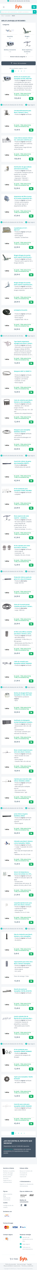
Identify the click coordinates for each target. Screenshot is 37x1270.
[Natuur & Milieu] (31, 1195)
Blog (4, 1196)
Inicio (2, 15)
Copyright (29, 1264)
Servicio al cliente (8, 1168)
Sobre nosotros (7, 1194)
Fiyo (18, 6)
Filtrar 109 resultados (19, 63)
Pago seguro (31, 105)
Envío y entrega (7, 1175)
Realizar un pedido (9, 1171)
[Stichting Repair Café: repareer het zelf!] (23, 1196)
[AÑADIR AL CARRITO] (31, 98)
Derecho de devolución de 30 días (13, 105)
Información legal (21, 1264)
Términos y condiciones (27, 1266)
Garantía (5, 1178)
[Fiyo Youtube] (25, 1205)
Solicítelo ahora (8, 1149)
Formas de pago (8, 1173)
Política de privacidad (10, 1264)
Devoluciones (7, 1176)
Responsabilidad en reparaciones (12, 1266)
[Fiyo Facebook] (21, 1205)
